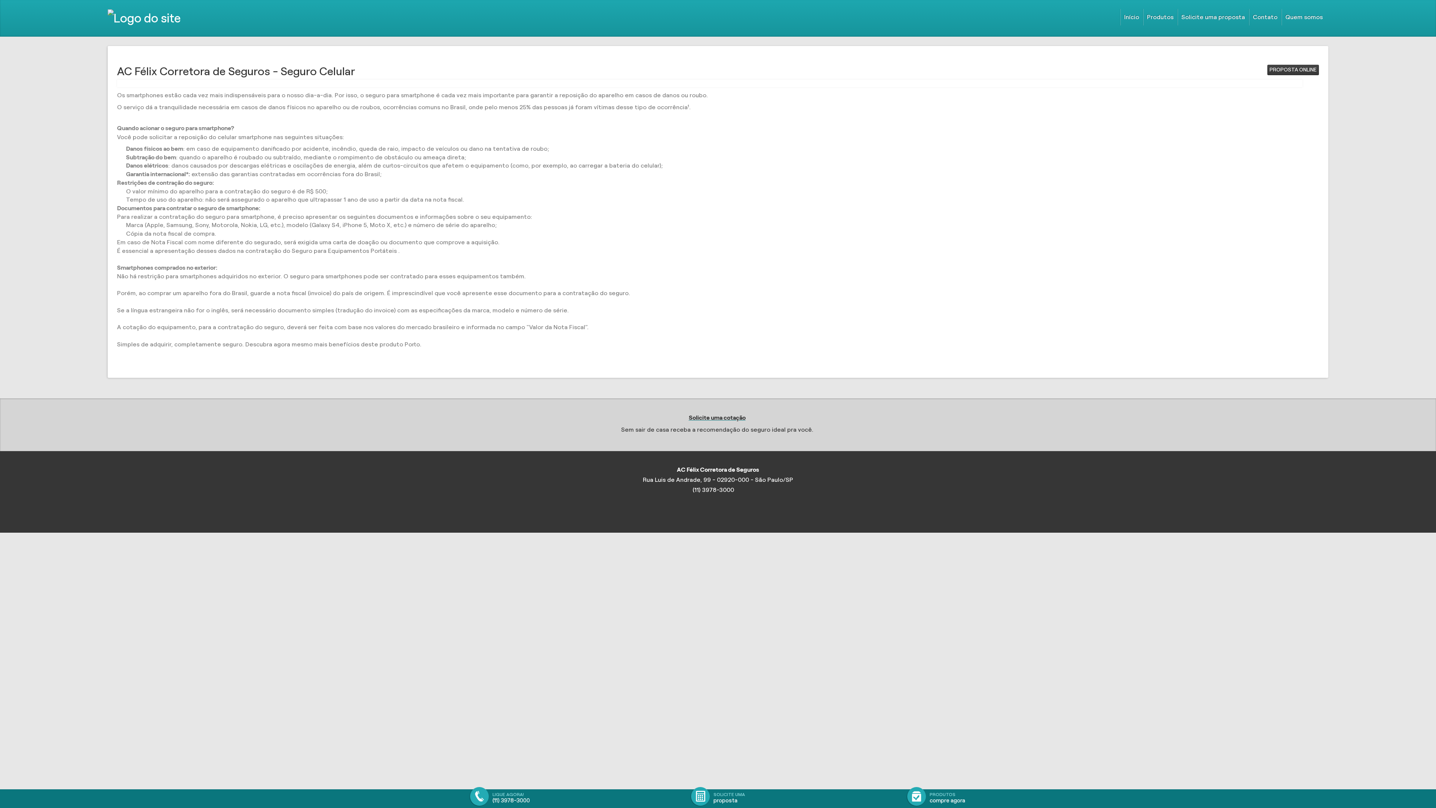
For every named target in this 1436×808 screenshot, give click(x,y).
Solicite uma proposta (1213, 17)
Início (1131, 17)
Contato (1265, 17)
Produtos (1160, 17)
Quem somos (1304, 17)
